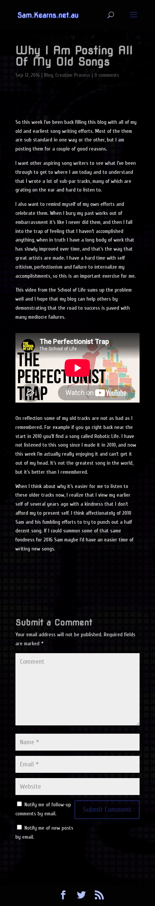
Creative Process (72, 75)
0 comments (106, 75)
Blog (48, 75)
